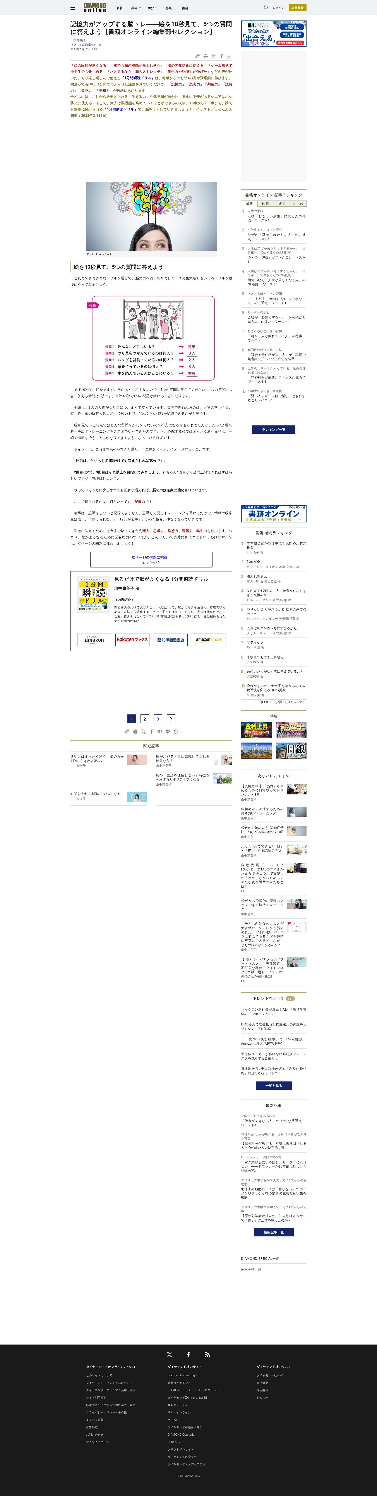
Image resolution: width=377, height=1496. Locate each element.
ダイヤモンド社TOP (270, 1375)
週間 (282, 203)
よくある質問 (95, 1420)
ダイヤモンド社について (274, 1366)
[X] (169, 1355)
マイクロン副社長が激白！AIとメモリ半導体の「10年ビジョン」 (274, 1011)
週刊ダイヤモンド (179, 1382)
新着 (120, 8)
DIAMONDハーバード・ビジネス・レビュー (196, 1390)
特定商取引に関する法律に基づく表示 (110, 1405)
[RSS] (207, 1355)
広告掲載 (92, 1427)
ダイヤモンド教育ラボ (182, 1457)
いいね (298, 203)
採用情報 (262, 1390)
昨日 (265, 203)
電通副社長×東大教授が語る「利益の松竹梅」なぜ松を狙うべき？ (274, 1070)
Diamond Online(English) (184, 1375)
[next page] (171, 718)
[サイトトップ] (95, 7)
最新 (249, 203)
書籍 (185, 8)
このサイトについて (99, 1375)
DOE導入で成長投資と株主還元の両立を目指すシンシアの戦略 (274, 1026)
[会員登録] (298, 7)
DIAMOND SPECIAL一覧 (260, 1258)
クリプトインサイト (181, 1449)
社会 (73, 44)
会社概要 (262, 1382)
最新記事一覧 (274, 1232)
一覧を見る (274, 1085)
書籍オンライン (178, 1405)
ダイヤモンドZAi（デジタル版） (189, 1397)
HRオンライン (177, 1442)
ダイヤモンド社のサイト (185, 1366)
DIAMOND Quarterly (181, 1434)
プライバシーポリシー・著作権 (106, 1412)
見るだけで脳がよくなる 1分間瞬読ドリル (161, 578)
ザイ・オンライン (179, 1412)
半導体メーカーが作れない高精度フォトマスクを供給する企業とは (274, 1055)
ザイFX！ (174, 1420)
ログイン (278, 7)
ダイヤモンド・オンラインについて (111, 1366)
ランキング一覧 (273, 429)
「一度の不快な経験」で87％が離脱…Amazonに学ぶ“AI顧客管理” (274, 1041)
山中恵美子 (78, 40)
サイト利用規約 (96, 1397)
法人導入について (98, 1442)
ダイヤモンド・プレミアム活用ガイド (110, 1390)
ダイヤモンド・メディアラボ (186, 1464)
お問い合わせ (95, 1434)
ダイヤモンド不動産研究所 (185, 1427)
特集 (169, 8)
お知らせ (262, 1397)
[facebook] (188, 1355)
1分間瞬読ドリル (91, 44)
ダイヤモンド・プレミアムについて (109, 1382)
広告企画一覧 (251, 1268)
